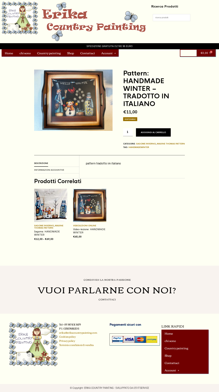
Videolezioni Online (84, 225)
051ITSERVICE (141, 387)
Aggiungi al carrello (153, 132)
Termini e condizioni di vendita (76, 344)
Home (9, 53)
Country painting (49, 53)
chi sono (25, 53)
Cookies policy (67, 336)
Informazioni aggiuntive (49, 170)
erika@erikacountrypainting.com (78, 332)
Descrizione (41, 163)
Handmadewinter (139, 147)
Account (107, 53)
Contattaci (87, 53)
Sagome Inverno (146, 144)
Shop (70, 53)
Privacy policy (67, 340)
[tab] (56, 163)
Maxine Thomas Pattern (171, 144)
